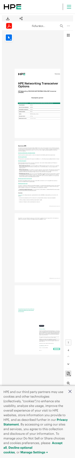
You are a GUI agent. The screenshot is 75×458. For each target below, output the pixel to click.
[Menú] (69, 6)
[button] (70, 392)
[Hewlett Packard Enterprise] (12, 6)
